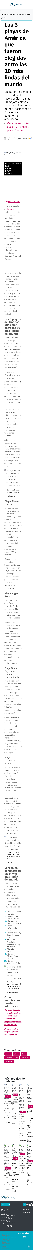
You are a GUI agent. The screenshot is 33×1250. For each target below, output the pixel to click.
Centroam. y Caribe (12, 1057)
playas (16, 1054)
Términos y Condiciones (5, 1247)
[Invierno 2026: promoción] (21, 1150)
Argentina (28, 14)
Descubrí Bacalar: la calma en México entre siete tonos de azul (16, 1111)
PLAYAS (15, 1158)
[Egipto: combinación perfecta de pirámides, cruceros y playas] (6, 1157)
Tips (2, 1224)
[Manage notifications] (28, 1246)
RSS (24, 1237)
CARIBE (15, 1095)
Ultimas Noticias (9, 1225)
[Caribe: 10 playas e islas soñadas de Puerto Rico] (29, 1154)
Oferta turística (4, 1210)
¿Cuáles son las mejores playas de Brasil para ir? (12, 1031)
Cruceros (10, 1219)
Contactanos (23, 1233)
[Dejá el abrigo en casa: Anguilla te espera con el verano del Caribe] (14, 1152)
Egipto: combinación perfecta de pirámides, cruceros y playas (9, 1180)
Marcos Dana (14, 202)
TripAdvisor (25, 1057)
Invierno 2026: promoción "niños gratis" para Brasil (24, 1165)
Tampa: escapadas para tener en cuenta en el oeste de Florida (9, 1111)
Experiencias (11, 1215)
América (11, 209)
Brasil (23, 1154)
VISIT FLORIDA (10, 1096)
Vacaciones (20, 14)
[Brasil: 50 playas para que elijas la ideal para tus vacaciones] (21, 1099)
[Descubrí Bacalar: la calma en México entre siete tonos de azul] (14, 1091)
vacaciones (9, 1061)
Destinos (12, 14)
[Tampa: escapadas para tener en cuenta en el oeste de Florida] (6, 1091)
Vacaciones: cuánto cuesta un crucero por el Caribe (19, 126)
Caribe (24, 1054)
